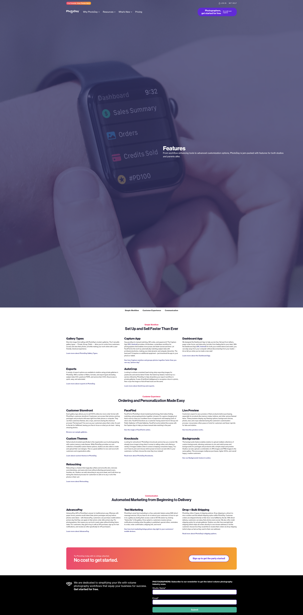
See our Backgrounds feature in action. (196, 458)
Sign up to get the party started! (209, 558)
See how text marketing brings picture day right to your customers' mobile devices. (149, 530)
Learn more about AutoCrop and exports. (139, 386)
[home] (72, 12)
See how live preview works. (192, 430)
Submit (194, 609)
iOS (129, 344)
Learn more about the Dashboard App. (196, 356)
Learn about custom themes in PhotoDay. (81, 456)
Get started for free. (86, 589)
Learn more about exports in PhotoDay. (80, 384)
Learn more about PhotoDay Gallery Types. (82, 353)
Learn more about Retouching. (77, 481)
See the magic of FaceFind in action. (137, 430)
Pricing (138, 12)
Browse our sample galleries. (76, 432)
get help (233, 3)
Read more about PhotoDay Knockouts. (138, 456)
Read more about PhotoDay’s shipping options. (199, 533)
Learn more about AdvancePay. (77, 531)
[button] (91, 12)
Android (134, 344)
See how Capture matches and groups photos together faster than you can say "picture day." (150, 361)
